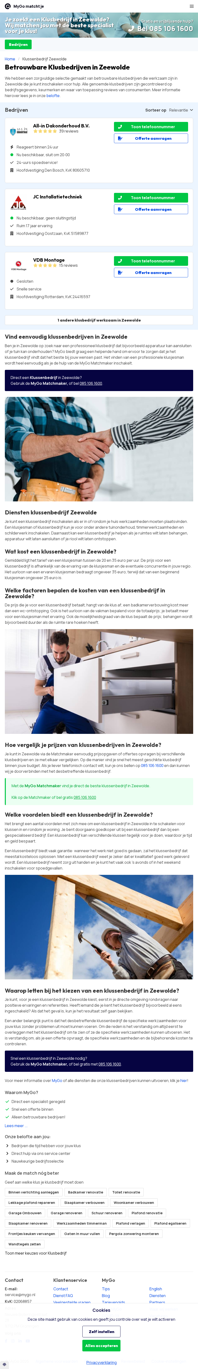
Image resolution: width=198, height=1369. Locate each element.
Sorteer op (155, 110)
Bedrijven (18, 44)
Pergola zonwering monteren (134, 1233)
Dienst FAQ (63, 1295)
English (155, 1289)
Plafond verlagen (130, 1223)
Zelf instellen (101, 1331)
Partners (157, 1302)
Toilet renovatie (126, 1192)
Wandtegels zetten (24, 1244)
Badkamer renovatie (85, 1192)
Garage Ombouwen (25, 1213)
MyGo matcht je (29, 6)
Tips (106, 1289)
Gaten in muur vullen (82, 1233)
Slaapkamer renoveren (28, 1223)
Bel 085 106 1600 (164, 28)
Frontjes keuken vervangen (31, 1233)
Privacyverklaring (101, 1362)
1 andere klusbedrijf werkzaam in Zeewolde (99, 320)
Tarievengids (113, 1302)
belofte (53, 95)
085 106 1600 (91, 383)
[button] (191, 6)
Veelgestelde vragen (72, 1302)
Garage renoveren (66, 1213)
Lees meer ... (16, 1125)
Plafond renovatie (147, 1213)
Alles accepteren (101, 1345)
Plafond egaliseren (170, 1223)
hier (183, 1080)
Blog (106, 1295)
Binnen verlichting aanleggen (33, 1192)
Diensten (157, 1295)
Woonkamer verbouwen (134, 1202)
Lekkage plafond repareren (31, 1202)
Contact (60, 1289)
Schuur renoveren (107, 1213)
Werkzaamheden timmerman (82, 1223)
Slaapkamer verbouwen (84, 1202)
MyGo (57, 1080)
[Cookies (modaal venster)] (4, 1365)
